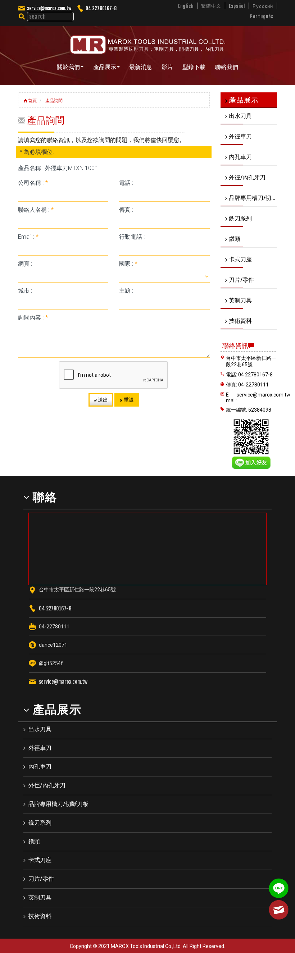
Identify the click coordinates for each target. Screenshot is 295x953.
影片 (167, 66)
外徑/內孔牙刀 (46, 785)
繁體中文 (211, 6)
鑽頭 (34, 841)
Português (261, 16)
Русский (263, 6)
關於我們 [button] (68, 66)
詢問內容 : (33, 317)
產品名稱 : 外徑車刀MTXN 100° (57, 168)
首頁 (32, 100)
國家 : (128, 263)
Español (237, 6)
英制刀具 (39, 897)
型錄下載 (193, 66)
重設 (128, 400)
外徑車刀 (39, 747)
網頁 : (25, 263)
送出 (102, 400)
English (186, 6)
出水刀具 (39, 729)
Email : (28, 236)
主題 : (126, 290)
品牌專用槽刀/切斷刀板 (58, 804)
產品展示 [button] (104, 66)
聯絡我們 (226, 66)
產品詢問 (53, 100)
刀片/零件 (41, 878)
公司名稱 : (33, 182)
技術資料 (39, 916)
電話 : (126, 182)
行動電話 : (132, 236)
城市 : (25, 290)
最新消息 (140, 66)
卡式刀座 (39, 860)
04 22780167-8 (101, 8)
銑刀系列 (39, 822)
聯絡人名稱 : (36, 209)
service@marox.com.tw (49, 8)
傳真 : (126, 209)
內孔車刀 (39, 766)
